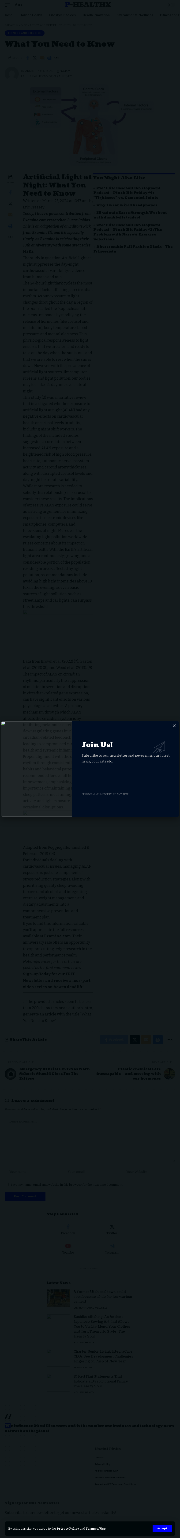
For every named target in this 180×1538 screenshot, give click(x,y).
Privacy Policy (68, 1528)
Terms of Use (96, 1528)
